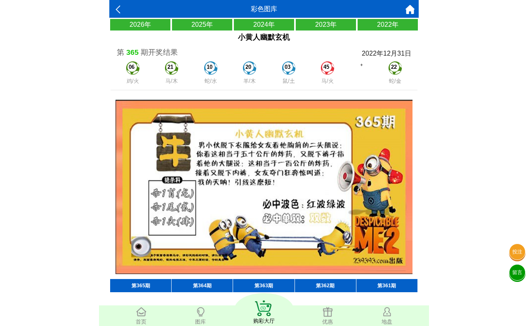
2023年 (326, 24)
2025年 (202, 24)
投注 (517, 252)
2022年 (387, 24)
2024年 (264, 24)
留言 (517, 272)
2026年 (140, 24)
